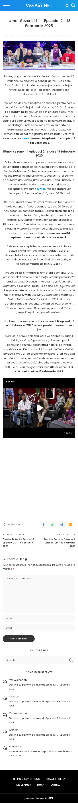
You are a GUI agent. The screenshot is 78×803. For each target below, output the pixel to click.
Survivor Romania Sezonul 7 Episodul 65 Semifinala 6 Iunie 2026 (40, 753)
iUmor (26, 138)
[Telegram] (61, 524)
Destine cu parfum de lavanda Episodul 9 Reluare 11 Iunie (40, 686)
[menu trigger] (7, 5)
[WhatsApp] (52, 524)
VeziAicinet (16, 680)
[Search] (73, 5)
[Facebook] (43, 524)
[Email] (70, 524)
